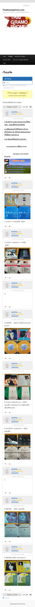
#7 (12, 425)
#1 (12, 118)
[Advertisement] (17, 41)
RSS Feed (7, 598)
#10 (12, 554)
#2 (12, 190)
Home (4, 56)
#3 (12, 239)
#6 (12, 370)
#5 (12, 319)
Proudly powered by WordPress (17, 604)
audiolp (14, 112)
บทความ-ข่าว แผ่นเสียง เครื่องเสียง (20, 59)
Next (25, 107)
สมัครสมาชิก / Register (20, 56)
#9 (12, 505)
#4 (12, 290)
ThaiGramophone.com (13, 9)
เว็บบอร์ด (10, 56)
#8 (12, 476)
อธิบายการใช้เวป (7, 59)
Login (4, 63)
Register (23, 93)
